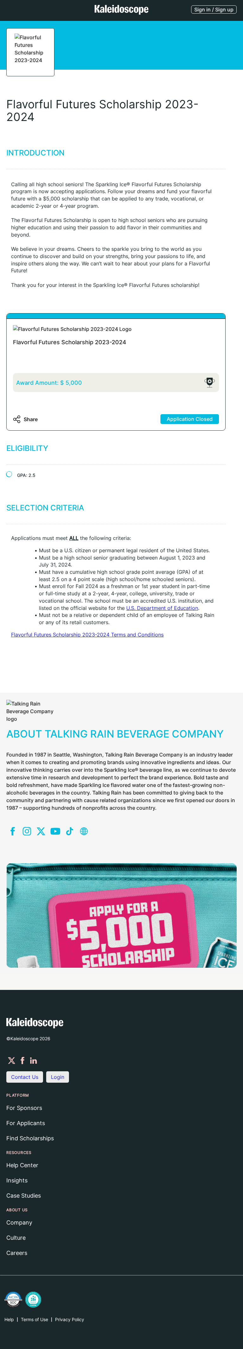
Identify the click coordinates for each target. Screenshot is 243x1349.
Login (57, 1077)
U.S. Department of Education (162, 608)
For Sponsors (24, 1108)
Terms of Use (34, 1319)
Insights (17, 1180)
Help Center (22, 1165)
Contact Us (24, 1077)
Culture (16, 1237)
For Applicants (25, 1123)
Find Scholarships (30, 1138)
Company (19, 1222)
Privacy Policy (69, 1319)
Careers (16, 1253)
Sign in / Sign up (214, 9)
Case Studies (23, 1195)
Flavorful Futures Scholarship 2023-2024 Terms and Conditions (87, 634)
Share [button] (31, 419)
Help (9, 1319)
